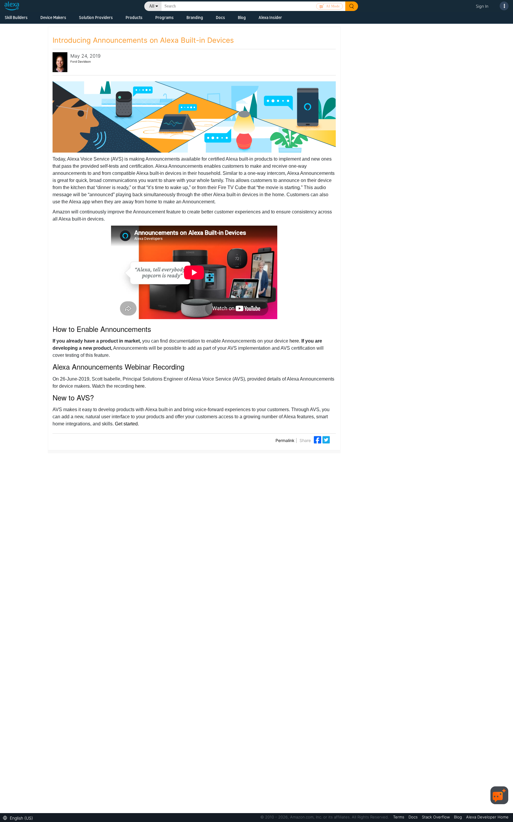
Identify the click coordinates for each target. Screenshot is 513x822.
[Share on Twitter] (326, 439)
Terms (399, 817)
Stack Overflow (436, 817)
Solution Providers (96, 17)
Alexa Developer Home (487, 817)
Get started (126, 423)
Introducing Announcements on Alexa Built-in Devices (143, 40)
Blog (242, 17)
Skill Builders (16, 17)
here (294, 340)
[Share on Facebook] (318, 439)
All (151, 6)
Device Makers (53, 17)
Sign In (482, 6)
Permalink (285, 440)
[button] (19, 817)
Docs (220, 17)
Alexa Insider (270, 17)
